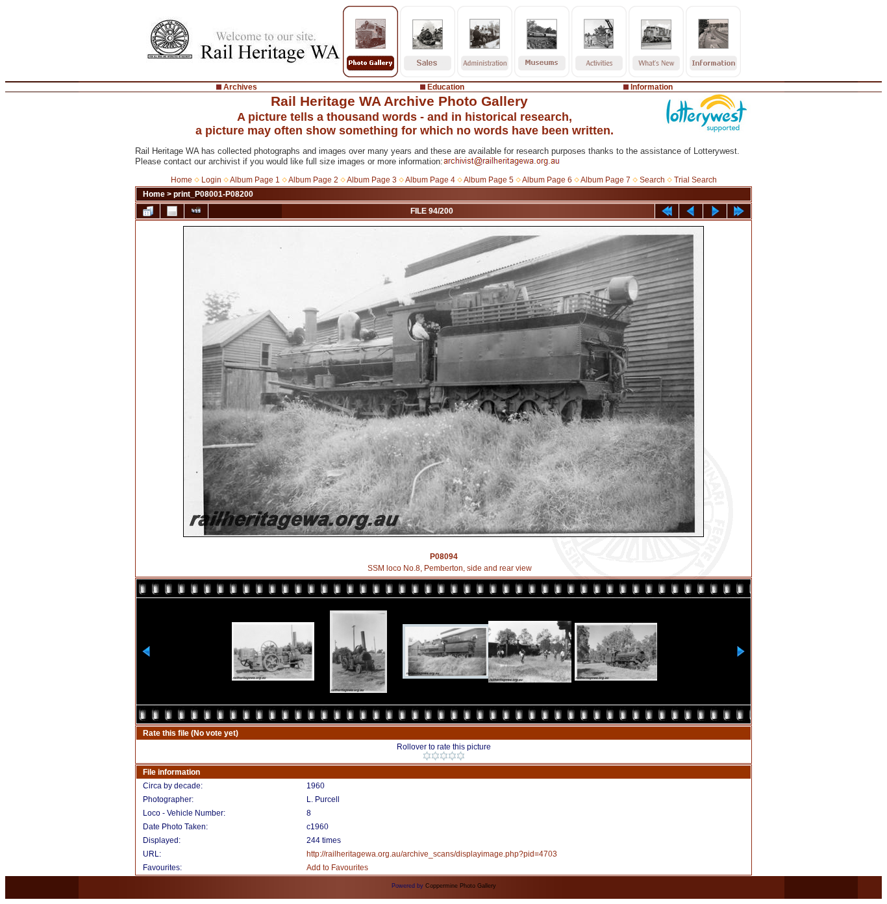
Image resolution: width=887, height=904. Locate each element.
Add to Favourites (337, 867)
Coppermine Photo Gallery (460, 886)
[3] (444, 755)
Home (181, 179)
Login (211, 179)
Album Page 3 (372, 179)
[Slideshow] (196, 211)
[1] (427, 755)
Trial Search (695, 179)
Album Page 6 (547, 179)
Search (652, 179)
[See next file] (715, 211)
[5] (460, 755)
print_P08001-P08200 (213, 194)
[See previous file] (691, 211)
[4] (452, 755)
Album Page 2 (313, 179)
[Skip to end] (739, 211)
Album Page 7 (606, 179)
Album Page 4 (430, 179)
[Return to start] (667, 211)
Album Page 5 (489, 179)
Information (652, 87)
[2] (435, 755)
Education (445, 87)
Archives (240, 87)
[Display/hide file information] (172, 211)
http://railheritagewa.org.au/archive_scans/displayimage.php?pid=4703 (431, 854)
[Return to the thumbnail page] (148, 211)
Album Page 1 (255, 179)
